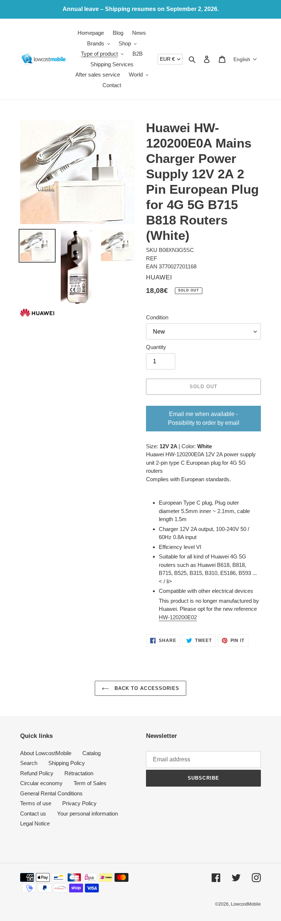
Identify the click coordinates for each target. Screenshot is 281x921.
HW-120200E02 (178, 617)
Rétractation (78, 773)
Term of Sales (90, 783)
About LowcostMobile (45, 753)
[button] (245, 59)
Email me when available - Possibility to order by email (203, 418)
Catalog (91, 753)
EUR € (167, 59)
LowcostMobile (246, 904)
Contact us (33, 813)
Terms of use (35, 803)
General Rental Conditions (51, 793)
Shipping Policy (66, 763)
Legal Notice (35, 823)
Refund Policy (36, 773)
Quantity (156, 347)
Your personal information (87, 813)
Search (28, 763)
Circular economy (41, 783)
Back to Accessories (146, 688)
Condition (157, 317)
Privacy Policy (79, 803)
